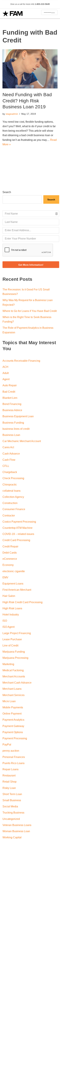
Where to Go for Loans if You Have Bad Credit (29, 311)
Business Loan (11, 435)
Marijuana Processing (15, 657)
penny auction (10, 750)
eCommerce (9, 558)
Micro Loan (9, 701)
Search (6, 192)
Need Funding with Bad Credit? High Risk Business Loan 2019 (27, 100)
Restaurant (9, 775)
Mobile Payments (12, 707)
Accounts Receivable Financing (21, 360)
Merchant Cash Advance (17, 682)
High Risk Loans (12, 608)
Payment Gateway (13, 726)
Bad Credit (8, 391)
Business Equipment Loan (18, 416)
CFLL (5, 466)
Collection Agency (13, 496)
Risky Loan (9, 788)
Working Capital (12, 837)
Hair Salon (8, 595)
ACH (5, 366)
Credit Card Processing (16, 540)
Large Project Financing (16, 633)
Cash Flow (8, 459)
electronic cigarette (13, 571)
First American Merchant (16, 589)
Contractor (8, 515)
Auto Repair (9, 385)
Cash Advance (11, 453)
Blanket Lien (9, 397)
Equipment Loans (12, 583)
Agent (6, 379)
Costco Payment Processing (19, 521)
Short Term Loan (12, 794)
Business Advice (12, 410)
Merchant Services (13, 695)
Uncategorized (11, 819)
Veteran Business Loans (16, 825)
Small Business (11, 800)
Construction (10, 503)
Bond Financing (11, 404)
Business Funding (13, 422)
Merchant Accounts (13, 676)
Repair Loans (10, 769)
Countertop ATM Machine (17, 527)
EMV (5, 577)
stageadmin (12, 114)
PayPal (6, 744)
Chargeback (9, 472)
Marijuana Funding (13, 651)
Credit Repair (10, 546)
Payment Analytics (13, 719)
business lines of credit (16, 428)
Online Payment (12, 713)
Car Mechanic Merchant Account (21, 441)
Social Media (10, 806)
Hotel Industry (10, 614)
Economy (8, 565)
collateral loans (11, 490)
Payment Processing (14, 738)
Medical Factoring (13, 670)
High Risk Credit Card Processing (22, 602)
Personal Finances (13, 757)
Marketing (8, 664)
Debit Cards (9, 552)
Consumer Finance (13, 509)
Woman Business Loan (16, 831)
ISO (4, 620)
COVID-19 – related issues (18, 534)
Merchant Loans (12, 688)
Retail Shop (9, 781)
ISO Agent (8, 626)
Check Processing (13, 478)
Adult (5, 373)
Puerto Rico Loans (13, 763)
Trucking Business (13, 812)
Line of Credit (10, 645)
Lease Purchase (12, 639)
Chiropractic (9, 484)
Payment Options (12, 732)
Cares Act (8, 447)
